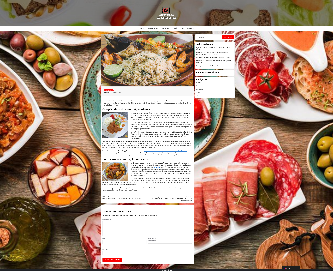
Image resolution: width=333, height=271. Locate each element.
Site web (105, 249)
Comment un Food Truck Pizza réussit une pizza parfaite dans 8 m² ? (213, 62)
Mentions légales (167, 270)
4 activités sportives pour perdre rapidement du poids (213, 57)
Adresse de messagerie (152, 240)
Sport (182, 28)
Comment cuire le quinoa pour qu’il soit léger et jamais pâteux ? (213, 48)
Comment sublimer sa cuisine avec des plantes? (121, 197)
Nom (104, 238)
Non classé (199, 89)
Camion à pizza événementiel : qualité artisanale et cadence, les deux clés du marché (212, 53)
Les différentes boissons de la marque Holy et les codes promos (172, 198)
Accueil (141, 28)
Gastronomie (154, 28)
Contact (191, 28)
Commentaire (107, 219)
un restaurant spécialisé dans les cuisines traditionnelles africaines (165, 151)
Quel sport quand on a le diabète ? (207, 66)
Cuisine (165, 28)
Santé (174, 28)
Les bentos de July (166, 18)
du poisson (157, 167)
